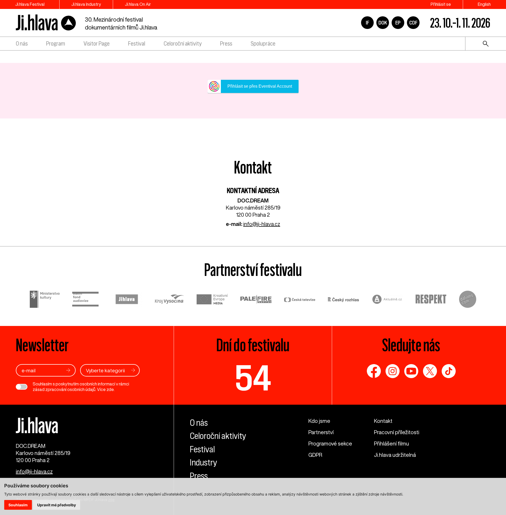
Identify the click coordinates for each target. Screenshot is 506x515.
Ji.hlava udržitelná (395, 455)
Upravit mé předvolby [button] (56, 505)
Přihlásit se (441, 4)
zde (110, 389)
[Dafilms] (467, 300)
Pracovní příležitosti (396, 432)
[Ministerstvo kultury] (45, 300)
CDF (413, 22)
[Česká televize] (299, 300)
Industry (203, 462)
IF (367, 22)
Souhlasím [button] (18, 505)
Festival (136, 44)
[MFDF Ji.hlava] (46, 22)
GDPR (315, 455)
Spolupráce (263, 44)
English (484, 4)
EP (398, 22)
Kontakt (383, 421)
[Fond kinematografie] (85, 300)
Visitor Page (97, 44)
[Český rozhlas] (343, 300)
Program (55, 44)
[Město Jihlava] (126, 300)
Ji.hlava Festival (30, 4)
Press (226, 44)
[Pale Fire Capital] (255, 300)
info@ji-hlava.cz (261, 224)
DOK (382, 22)
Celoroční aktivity (183, 44)
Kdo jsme (319, 421)
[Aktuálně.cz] (387, 300)
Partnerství (321, 432)
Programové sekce (330, 443)
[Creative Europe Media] (212, 300)
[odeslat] (68, 370)
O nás (22, 44)
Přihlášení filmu (391, 443)
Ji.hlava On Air (138, 4)
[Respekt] (430, 299)
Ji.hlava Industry (86, 4)
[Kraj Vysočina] (169, 299)
